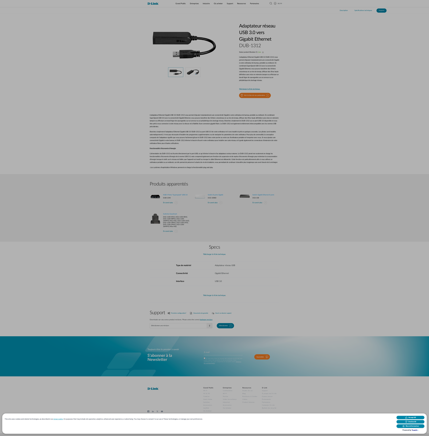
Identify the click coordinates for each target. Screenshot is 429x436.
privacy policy (58, 419)
